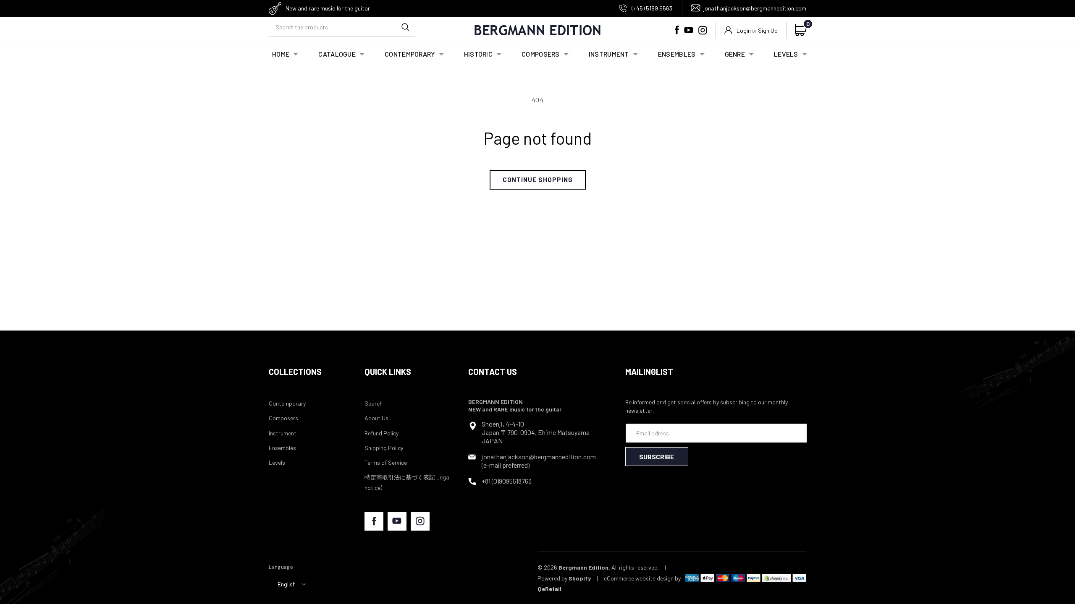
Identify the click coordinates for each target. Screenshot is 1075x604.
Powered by (564, 578)
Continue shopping (538, 179)
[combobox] (342, 27)
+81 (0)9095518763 (507, 481)
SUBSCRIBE (656, 457)
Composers (283, 418)
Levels (277, 462)
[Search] (405, 27)
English (287, 584)
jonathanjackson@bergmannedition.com (754, 8)
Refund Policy (381, 433)
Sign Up (768, 30)
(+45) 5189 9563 (652, 8)
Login (744, 30)
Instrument (282, 433)
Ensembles (282, 447)
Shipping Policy (383, 447)
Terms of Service (385, 462)
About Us (376, 418)
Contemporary (287, 403)
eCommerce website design (639, 578)
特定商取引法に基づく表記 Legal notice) (407, 482)
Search (373, 403)
